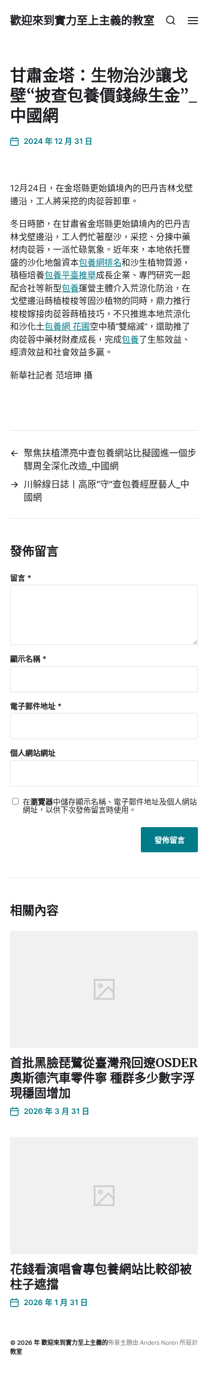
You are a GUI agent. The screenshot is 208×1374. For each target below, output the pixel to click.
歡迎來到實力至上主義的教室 (82, 20)
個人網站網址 (33, 753)
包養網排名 (100, 263)
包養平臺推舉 (70, 275)
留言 (20, 578)
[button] (171, 20)
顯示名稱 (28, 659)
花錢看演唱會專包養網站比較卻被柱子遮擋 (101, 1276)
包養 (70, 288)
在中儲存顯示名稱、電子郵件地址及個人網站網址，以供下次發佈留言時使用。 (110, 806)
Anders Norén (159, 1342)
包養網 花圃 (67, 326)
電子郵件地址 (36, 706)
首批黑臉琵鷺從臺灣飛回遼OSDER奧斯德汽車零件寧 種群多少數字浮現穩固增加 (104, 1078)
